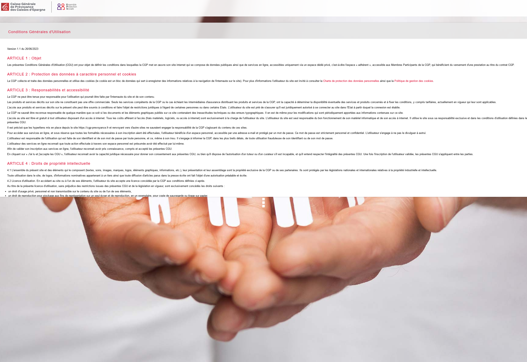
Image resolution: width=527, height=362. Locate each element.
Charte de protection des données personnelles (351, 80)
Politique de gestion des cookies (413, 80)
